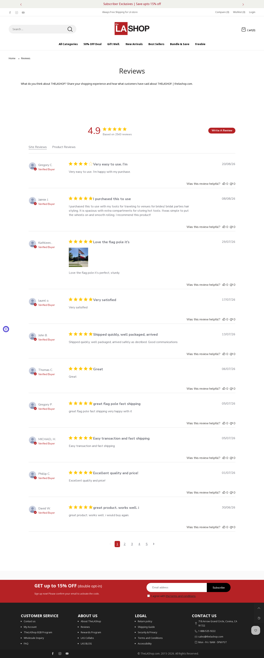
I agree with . (173, 596)
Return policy (145, 621)
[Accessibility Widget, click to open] (6, 329)
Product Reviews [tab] (64, 147)
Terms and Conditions (150, 638)
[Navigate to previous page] (110, 544)
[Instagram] (16, 12)
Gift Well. (113, 44)
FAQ (26, 643)
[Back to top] (259, 608)
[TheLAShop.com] (132, 28)
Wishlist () (239, 12)
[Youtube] (23, 12)
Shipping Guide (146, 627)
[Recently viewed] (259, 618)
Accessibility (145, 643)
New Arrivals (134, 44)
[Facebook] (10, 12)
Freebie (200, 44)
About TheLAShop (91, 621)
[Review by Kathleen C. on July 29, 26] (78, 257)
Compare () (222, 12)
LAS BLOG (86, 643)
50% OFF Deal (92, 44)
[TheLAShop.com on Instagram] (60, 653)
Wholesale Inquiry (34, 638)
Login (252, 12)
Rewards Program (91, 632)
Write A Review (222, 130)
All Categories (68, 44)
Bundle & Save (179, 44)
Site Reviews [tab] (38, 147)
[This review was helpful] (224, 184)
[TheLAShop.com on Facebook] (52, 653)
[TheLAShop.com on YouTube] (67, 653)
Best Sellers (156, 44)
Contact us (30, 621)
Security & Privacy (147, 632)
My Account (30, 627)
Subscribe (219, 587)
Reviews (85, 627)
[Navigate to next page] (153, 544)
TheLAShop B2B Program (38, 632)
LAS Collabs (87, 638)
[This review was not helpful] (231, 184)
